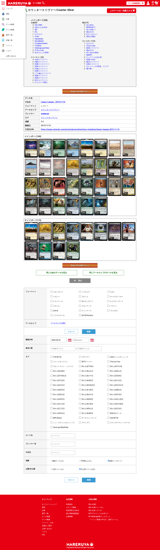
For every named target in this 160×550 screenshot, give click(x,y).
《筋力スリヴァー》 (40, 80)
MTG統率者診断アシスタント (99, 516)
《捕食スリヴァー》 (40, 75)
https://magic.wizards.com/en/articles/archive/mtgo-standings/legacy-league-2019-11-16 (80, 129)
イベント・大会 (47, 523)
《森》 (35, 29)
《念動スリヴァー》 (92, 64)
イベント (9, 45)
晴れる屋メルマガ (95, 510)
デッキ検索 (10, 24)
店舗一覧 (9, 40)
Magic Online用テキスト (80, 91)
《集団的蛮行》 (90, 27)
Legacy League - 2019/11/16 (53, 102)
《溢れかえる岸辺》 (40, 27)
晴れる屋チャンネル (96, 507)
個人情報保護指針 (72, 513)
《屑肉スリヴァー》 (40, 62)
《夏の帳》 (89, 69)
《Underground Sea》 (41, 48)
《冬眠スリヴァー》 (40, 69)
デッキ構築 (10, 30)
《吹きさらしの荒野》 (41, 52)
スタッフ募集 (71, 507)
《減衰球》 (89, 55)
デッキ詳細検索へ (134, 3)
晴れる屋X (92, 504)
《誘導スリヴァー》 (40, 71)
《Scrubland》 (39, 41)
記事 (7, 19)
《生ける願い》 (90, 29)
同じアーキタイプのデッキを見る (103, 272)
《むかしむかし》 (91, 34)
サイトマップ (47, 499)
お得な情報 (93, 499)
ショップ (9, 8)
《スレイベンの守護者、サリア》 (97, 66)
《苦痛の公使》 (90, 59)
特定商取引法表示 (72, 510)
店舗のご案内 (47, 526)
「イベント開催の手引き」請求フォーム (103, 519)
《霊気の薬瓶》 (90, 36)
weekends (45, 114)
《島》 (35, 32)
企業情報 (69, 516)
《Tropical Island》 (40, 43)
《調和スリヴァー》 (40, 66)
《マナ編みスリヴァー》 (42, 73)
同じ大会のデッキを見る (56, 272)
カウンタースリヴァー (50, 110)
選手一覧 (9, 35)
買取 (7, 14)
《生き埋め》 (90, 25)
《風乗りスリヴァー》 (41, 64)
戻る (80, 280)
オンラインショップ (49, 504)
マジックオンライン (49, 118)
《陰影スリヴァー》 (40, 78)
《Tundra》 (38, 46)
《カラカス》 (38, 34)
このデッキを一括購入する (121, 10)
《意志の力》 (90, 32)
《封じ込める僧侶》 (92, 52)
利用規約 (69, 504)
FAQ (43, 535)
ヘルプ (8, 51)
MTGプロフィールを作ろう (99, 513)
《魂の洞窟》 (38, 25)
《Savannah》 (38, 39)
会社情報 (69, 499)
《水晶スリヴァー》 (40, 59)
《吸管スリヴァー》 (92, 62)
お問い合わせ (11, 56)
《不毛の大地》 (39, 50)
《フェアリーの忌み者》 (94, 57)
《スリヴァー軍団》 (40, 82)
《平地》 (36, 36)
